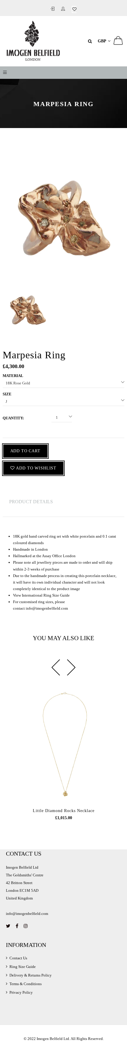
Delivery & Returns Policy (30, 975)
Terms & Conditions (25, 984)
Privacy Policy (21, 992)
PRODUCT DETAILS (31, 501)
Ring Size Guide (22, 966)
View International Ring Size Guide (41, 595)
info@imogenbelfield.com (47, 608)
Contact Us (18, 958)
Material (13, 375)
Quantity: (13, 418)
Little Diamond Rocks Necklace (64, 810)
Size (7, 394)
